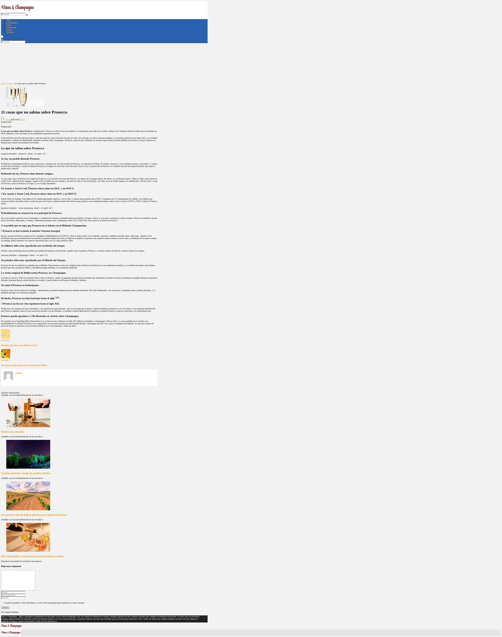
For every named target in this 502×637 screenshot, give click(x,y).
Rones (9, 30)
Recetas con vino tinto (12, 431)
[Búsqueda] (27, 42)
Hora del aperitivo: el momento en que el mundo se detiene (32, 556)
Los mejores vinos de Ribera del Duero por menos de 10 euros (34, 514)
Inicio (8, 20)
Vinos (8, 25)
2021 (21, 616)
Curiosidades (11, 22)
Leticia (7, 120)
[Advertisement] (104, 62)
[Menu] (2, 36)
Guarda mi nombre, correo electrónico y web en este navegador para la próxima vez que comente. (44, 603)
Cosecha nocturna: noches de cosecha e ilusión (25, 473)
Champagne (11, 27)
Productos (10, 32)
